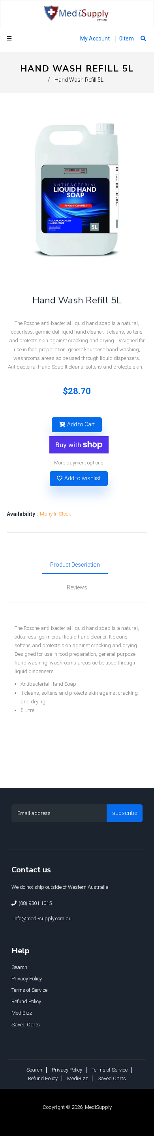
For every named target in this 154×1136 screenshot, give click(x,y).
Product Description (75, 565)
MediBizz (21, 1013)
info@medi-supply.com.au (42, 918)
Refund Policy (26, 1001)
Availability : (22, 514)
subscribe (124, 813)
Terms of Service (29, 990)
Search (19, 967)
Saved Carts (25, 1025)
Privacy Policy (26, 979)
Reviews (77, 587)
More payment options (78, 463)
